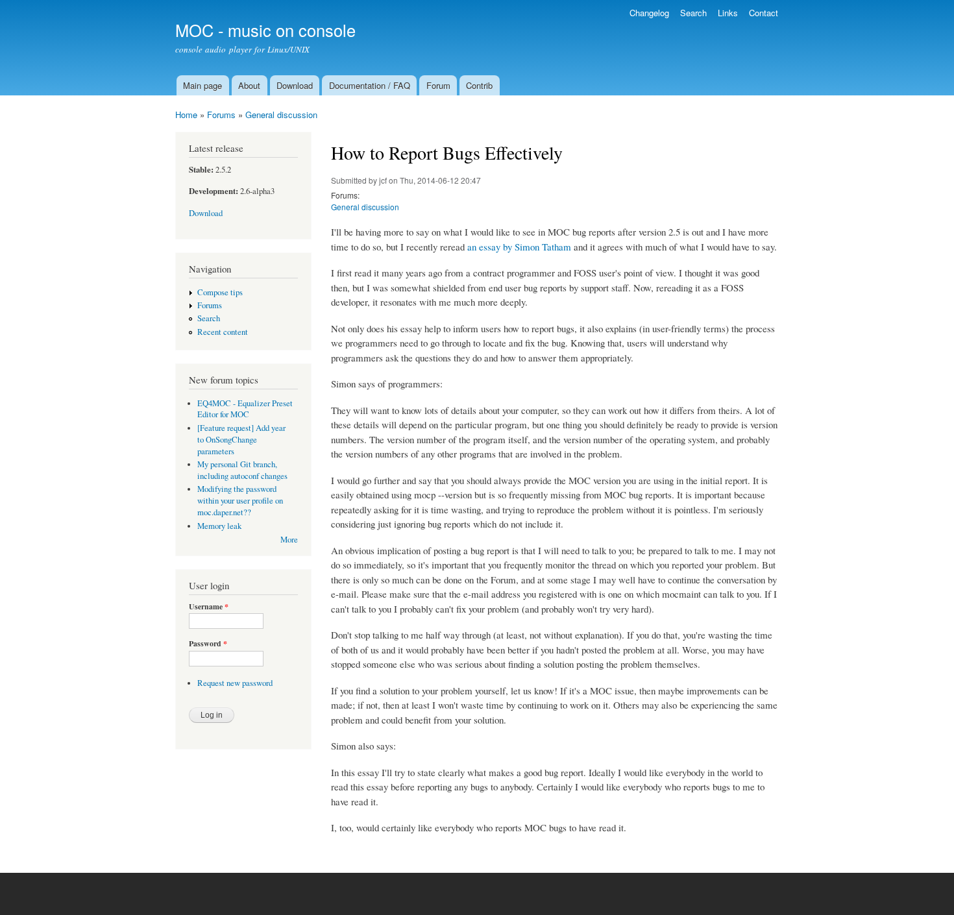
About (249, 85)
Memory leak (219, 525)
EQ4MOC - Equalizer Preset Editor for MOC (245, 409)
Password (208, 644)
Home (186, 114)
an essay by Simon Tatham (519, 246)
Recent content (222, 331)
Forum (438, 85)
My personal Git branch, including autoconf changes (242, 470)
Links (728, 12)
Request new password (235, 683)
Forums (221, 114)
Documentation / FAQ (369, 85)
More (289, 539)
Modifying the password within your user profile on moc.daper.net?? (240, 500)
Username (208, 607)
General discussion (281, 114)
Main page (202, 85)
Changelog (649, 12)
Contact (763, 12)
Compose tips (220, 292)
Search (693, 12)
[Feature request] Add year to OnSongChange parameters (241, 439)
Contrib (479, 85)
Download (294, 85)
